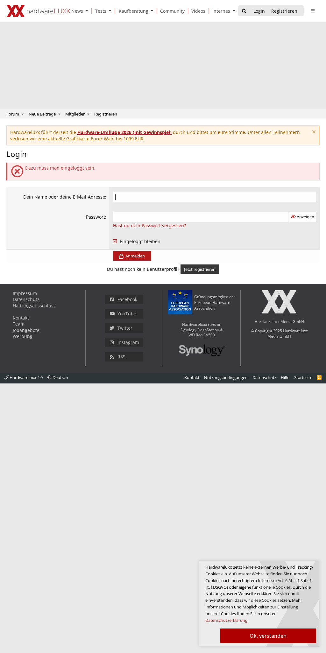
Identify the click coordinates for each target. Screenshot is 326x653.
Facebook (127, 299)
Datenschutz (26, 299)
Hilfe (285, 377)
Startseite (303, 377)
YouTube (126, 314)
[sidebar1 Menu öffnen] (312, 10)
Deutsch (60, 377)
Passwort (95, 217)
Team (19, 324)
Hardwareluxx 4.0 (26, 377)
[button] (88, 11)
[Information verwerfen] (313, 132)
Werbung (22, 336)
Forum (12, 114)
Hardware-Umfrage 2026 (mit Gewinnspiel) (124, 132)
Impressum (25, 293)
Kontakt (21, 318)
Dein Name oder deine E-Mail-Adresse (64, 197)
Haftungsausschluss (34, 306)
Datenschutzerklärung (226, 620)
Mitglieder (75, 114)
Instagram (128, 342)
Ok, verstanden (268, 635)
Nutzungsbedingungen (226, 377)
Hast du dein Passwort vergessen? (149, 225)
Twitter (124, 328)
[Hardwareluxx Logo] (38, 11)
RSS (121, 357)
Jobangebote (26, 330)
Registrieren (105, 114)
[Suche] (244, 11)
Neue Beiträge (42, 114)
